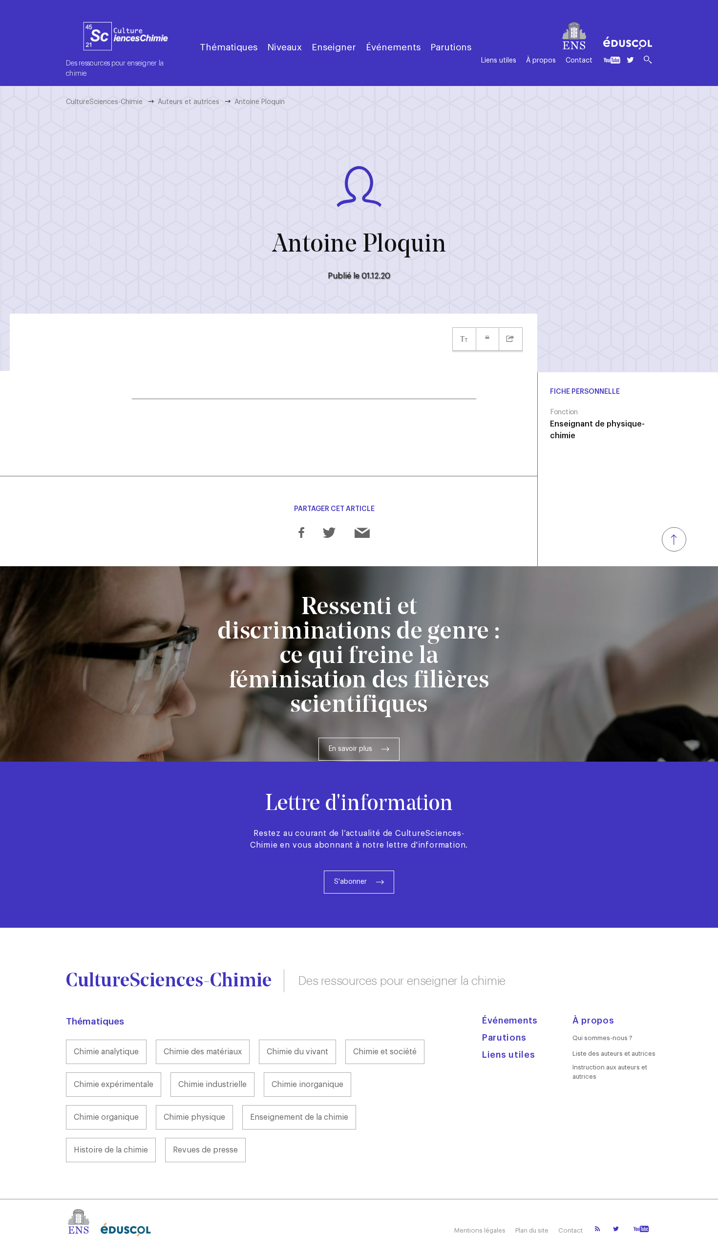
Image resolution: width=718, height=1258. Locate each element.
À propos (541, 60)
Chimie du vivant (297, 1052)
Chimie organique (106, 1117)
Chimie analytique (106, 1052)
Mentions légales (480, 1230)
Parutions (450, 47)
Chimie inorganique (307, 1084)
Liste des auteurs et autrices (613, 1053)
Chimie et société (385, 1052)
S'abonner (350, 881)
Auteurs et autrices (188, 102)
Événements (393, 47)
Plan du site (532, 1230)
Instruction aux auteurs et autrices (609, 1071)
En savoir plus (350, 749)
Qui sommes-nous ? (602, 1038)
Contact (579, 60)
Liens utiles (498, 60)
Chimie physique (194, 1117)
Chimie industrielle (212, 1084)
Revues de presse (205, 1150)
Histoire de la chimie (111, 1150)
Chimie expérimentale (113, 1084)
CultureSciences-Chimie (104, 102)
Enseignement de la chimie (299, 1117)
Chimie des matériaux (203, 1052)
